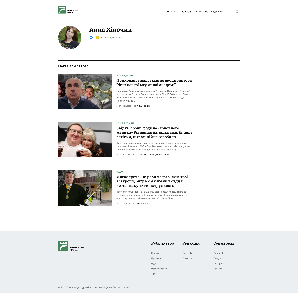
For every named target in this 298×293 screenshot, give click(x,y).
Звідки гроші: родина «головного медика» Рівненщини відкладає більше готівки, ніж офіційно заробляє (154, 132)
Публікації (186, 11)
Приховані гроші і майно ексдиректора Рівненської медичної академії (154, 82)
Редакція (187, 253)
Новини (171, 11)
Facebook (218, 253)
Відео (198, 11)
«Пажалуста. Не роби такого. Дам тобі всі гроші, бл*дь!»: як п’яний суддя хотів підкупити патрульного (152, 181)
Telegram (218, 258)
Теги (153, 274)
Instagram (218, 263)
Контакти (187, 258)
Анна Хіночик (143, 106)
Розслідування (214, 11)
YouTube (217, 268)
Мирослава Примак (146, 155)
